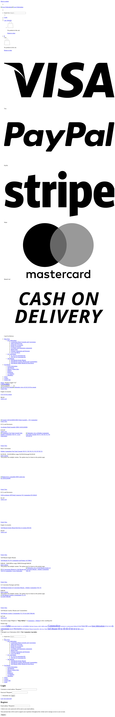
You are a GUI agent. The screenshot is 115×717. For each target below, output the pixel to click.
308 (5, 626)
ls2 (109, 626)
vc (61, 628)
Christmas (36, 626)
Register (3, 714)
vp (74, 628)
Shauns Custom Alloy (13, 369)
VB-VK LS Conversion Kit (18, 357)
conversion (63, 626)
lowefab (89, 626)
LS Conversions (11, 354)
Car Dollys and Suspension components (21, 348)
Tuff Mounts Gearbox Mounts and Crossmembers (24, 361)
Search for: (7, 13)
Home (2, 382)
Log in (12, 695)
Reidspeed (10, 372)
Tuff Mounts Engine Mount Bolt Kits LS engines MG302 (16, 528)
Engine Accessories (16, 346)
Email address (7, 706)
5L (1, 626)
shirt (41, 629)
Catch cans (31, 626)
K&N (80, 626)
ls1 (107, 626)
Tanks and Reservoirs (16, 343)
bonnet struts (14, 626)
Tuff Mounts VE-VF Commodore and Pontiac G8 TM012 (16, 560)
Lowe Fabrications (12, 366)
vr (76, 629)
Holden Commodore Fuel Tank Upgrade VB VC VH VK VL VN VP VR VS (21, 451)
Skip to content (5, 1)
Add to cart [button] (4, 399)
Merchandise (18, 629)
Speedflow (10, 375)
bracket (19, 626)
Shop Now (7, 339)
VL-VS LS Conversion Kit (18, 355)
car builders (26, 626)
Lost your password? (6, 698)
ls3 (111, 626)
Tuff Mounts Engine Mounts (18, 360)
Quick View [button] (4, 389)
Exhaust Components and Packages (20, 351)
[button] (5, 17)
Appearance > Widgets (34, 620)
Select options (4, 455)
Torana (45, 629)
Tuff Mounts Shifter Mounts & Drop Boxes (22, 363)
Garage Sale (7, 380)
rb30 (23, 629)
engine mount (70, 626)
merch (11, 629)
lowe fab (84, 626)
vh (64, 628)
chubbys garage (44, 626)
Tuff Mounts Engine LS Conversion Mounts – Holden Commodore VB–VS (21, 587)
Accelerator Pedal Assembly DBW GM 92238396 (14, 427)
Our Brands (7, 364)
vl (69, 628)
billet (8, 626)
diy (66, 626)
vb (59, 628)
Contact (6, 378)
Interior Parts (14, 349)
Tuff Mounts (10, 358)
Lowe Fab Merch (15, 352)
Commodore (54, 625)
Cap (21, 626)
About (5, 376)
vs (79, 628)
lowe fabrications (12, 340)
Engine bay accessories (17, 345)
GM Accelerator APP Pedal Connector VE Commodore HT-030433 (19, 495)
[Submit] (4, 638)
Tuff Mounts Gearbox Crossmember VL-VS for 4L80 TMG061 (18, 613)
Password (6, 692)
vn (72, 628)
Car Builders (10, 373)
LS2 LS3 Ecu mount (6, 394)
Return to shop (11, 33)
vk (67, 628)
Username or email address (11, 689)
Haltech (9, 370)
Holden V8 (76, 626)
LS (106, 626)
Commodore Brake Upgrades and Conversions (23, 342)
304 (3, 626)
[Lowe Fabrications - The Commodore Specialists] (12, 7)
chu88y (39, 626)
